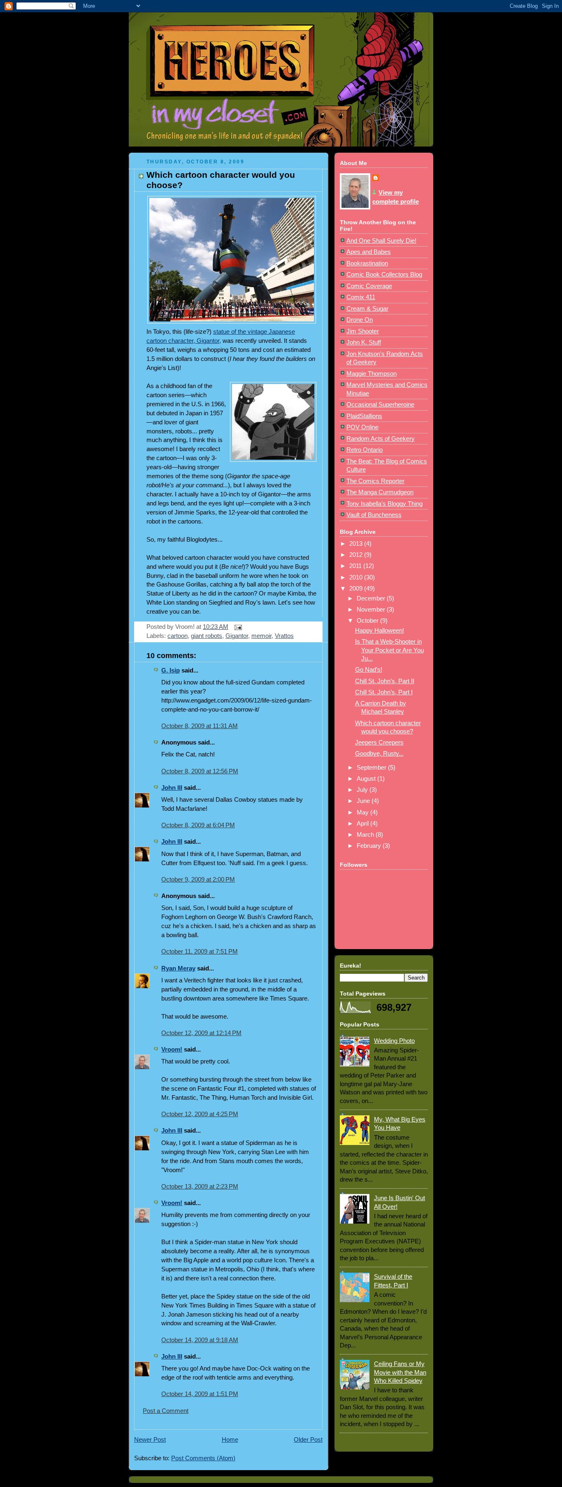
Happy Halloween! (379, 630)
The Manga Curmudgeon (379, 492)
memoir (261, 636)
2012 (356, 555)
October (368, 620)
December (372, 598)
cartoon (177, 636)
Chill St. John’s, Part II (384, 681)
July (363, 790)
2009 (356, 588)
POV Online (362, 427)
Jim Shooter (362, 331)
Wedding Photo (394, 1041)
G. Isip (170, 670)
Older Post (308, 1439)
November (372, 609)
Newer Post (150, 1439)
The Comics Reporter (375, 481)
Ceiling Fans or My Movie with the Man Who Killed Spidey (400, 1372)
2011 (356, 566)
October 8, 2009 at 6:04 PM (198, 825)
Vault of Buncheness (374, 515)
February (370, 845)
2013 (356, 543)
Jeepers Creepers (379, 742)
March (366, 834)
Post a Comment (165, 1411)
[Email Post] (237, 627)
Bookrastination (367, 263)
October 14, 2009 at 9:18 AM (199, 1340)
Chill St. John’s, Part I (384, 692)
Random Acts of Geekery (380, 438)
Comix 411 (360, 297)
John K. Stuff (363, 342)
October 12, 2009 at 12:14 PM (201, 1033)
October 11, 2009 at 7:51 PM (199, 951)
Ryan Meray (178, 968)
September (372, 767)
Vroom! (171, 1049)
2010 (356, 577)
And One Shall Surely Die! (381, 240)
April (363, 823)
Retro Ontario (364, 450)
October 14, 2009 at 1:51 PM (199, 1394)
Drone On (359, 319)
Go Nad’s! (368, 669)
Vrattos (284, 636)
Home (230, 1439)
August (367, 778)
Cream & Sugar (367, 308)
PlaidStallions (364, 416)
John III (171, 787)
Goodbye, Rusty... (379, 753)
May (363, 812)
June (364, 801)
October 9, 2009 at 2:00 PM (198, 879)
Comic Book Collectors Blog (384, 274)
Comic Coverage (369, 286)
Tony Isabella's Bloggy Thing (384, 503)
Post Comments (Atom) (203, 1458)
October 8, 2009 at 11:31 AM (199, 726)
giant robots (206, 636)
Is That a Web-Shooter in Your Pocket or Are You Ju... (389, 650)
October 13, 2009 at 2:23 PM (199, 1186)
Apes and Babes (368, 252)
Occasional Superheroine (380, 404)
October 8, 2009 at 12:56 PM (199, 771)
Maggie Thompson (371, 373)
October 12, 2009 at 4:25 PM (199, 1114)
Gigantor (236, 636)
